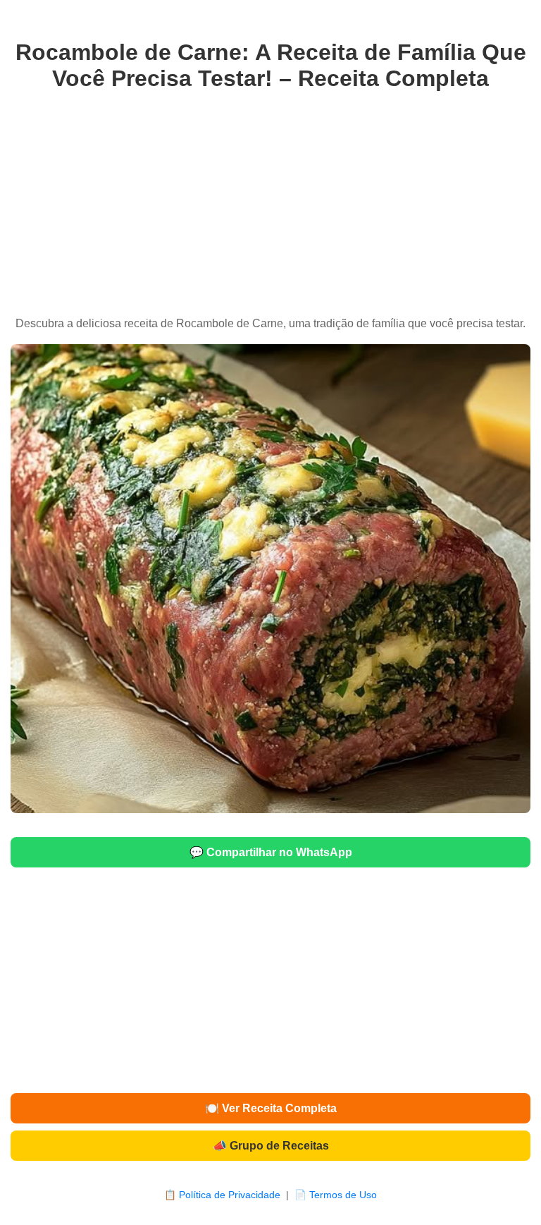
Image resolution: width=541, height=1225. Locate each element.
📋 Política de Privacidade (222, 1195)
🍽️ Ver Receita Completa (271, 1108)
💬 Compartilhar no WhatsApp (270, 852)
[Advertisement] (270, 204)
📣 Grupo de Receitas (271, 1146)
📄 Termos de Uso (335, 1195)
